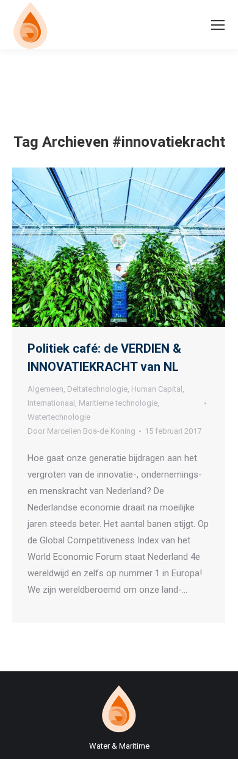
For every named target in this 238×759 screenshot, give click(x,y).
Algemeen (45, 389)
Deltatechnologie (97, 389)
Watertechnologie (58, 417)
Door (81, 431)
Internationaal (51, 403)
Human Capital (156, 389)
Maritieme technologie (118, 403)
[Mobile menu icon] (218, 25)
